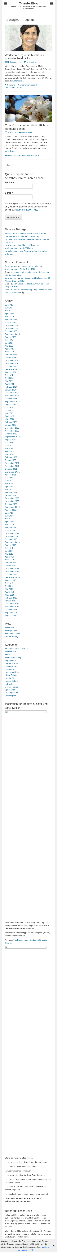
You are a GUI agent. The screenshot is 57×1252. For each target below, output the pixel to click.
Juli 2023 (9, 407)
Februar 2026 (11, 319)
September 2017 (12, 612)
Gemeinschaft (11, 666)
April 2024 (9, 384)
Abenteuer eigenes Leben (16, 649)
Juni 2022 (9, 445)
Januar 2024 (10, 390)
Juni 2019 (9, 551)
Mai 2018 (9, 589)
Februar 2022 (11, 457)
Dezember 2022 (12, 428)
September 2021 (12, 472)
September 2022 (12, 437)
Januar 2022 (10, 460)
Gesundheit (11, 85)
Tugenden (18, 87)
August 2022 (10, 439)
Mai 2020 (9, 519)
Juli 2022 (9, 442)
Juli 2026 (9, 305)
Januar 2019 (10, 565)
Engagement (12, 155)
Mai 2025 (9, 346)
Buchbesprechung (13, 657)
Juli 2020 (9, 513)
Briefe (7, 654)
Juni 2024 (9, 378)
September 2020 (12, 507)
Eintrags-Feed (11, 630)
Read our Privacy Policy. (26, 210)
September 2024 (12, 369)
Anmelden (9, 628)
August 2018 (10, 580)
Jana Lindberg (11, 266)
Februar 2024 (11, 387)
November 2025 (12, 328)
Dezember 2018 (12, 568)
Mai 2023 (9, 413)
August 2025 (10, 337)
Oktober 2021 (11, 469)
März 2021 (9, 489)
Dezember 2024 (12, 360)
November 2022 (12, 431)
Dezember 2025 (12, 325)
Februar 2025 (11, 355)
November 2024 (12, 363)
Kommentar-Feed (12, 633)
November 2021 (12, 466)
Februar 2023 (11, 422)
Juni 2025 (9, 343)
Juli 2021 (9, 478)
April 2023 (9, 416)
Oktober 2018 (11, 574)
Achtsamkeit (10, 652)
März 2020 (9, 524)
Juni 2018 (9, 586)
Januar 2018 (10, 601)
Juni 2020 (9, 516)
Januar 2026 (10, 322)
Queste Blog (28, 3)
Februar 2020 (11, 527)
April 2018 (9, 592)
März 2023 (9, 419)
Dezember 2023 (12, 393)
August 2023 (10, 404)
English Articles (11, 663)
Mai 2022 (9, 448)
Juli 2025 (9, 340)
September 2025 (12, 334)
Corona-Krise (25, 155)
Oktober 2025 (11, 331)
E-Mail (9, 193)
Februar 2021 (11, 492)
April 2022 (9, 451)
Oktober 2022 (11, 434)
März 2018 (9, 595)
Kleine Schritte (11, 675)
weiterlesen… (18, 81)
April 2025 (9, 349)
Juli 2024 (9, 375)
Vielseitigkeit (10, 696)
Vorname (9, 182)
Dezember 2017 (12, 604)
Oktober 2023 (11, 398)
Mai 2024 (9, 381)
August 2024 (10, 372)
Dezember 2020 (12, 498)
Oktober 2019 (11, 539)
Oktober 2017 (11, 609)
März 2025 (9, 352)
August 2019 (10, 545)
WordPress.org (11, 636)
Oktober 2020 (11, 504)
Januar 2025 (10, 357)
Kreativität (9, 678)
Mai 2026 (9, 311)
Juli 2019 (9, 548)
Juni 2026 (9, 308)
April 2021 (9, 486)
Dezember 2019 (12, 533)
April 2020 (9, 522)
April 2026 (9, 314)
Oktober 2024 (11, 366)
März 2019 (9, 560)
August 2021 (10, 475)
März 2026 (9, 316)
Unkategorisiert (11, 693)
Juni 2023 (9, 410)
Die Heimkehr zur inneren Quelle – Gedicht (24, 236)
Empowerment (25, 85)
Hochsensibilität (12, 672)
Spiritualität (10, 690)
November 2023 (12, 396)
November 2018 (12, 571)
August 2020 (10, 510)
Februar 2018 (11, 598)
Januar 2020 (10, 530)
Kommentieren (31, 62)
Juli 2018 (9, 583)
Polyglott (8, 684)
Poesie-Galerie (11, 681)
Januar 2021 (10, 495)
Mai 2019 (9, 554)
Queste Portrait (11, 687)
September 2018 (12, 577)
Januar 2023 (10, 425)
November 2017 (12, 606)
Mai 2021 (9, 483)
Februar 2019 (11, 563)
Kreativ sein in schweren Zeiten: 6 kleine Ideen (25, 233)
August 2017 (10, 615)
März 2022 (9, 454)
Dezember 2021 (12, 463)
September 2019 (12, 542)
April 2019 (9, 557)
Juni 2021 (9, 481)
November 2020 (12, 501)
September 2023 (12, 401)
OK (32, 1250)
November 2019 (12, 536)
